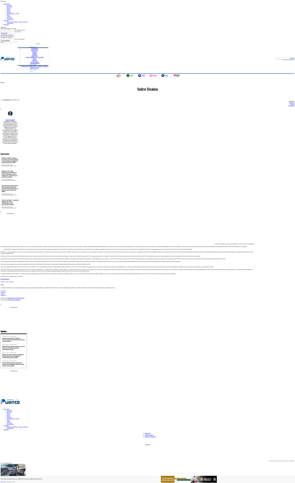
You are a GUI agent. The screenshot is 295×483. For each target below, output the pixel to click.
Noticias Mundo (5, 179)
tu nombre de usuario (20, 30)
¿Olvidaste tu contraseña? (7, 34)
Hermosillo (9, 6)
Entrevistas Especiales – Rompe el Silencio (17, 22)
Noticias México (5, 164)
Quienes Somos (149, 435)
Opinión (2, 82)
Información (7, 4)
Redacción (10, 164)
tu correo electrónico (20, 39)
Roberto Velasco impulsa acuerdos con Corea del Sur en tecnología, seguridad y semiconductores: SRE (10, 160)
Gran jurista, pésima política (16, 298)
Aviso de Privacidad (150, 437)
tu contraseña (18, 31)
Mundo (8, 10)
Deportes (9, 12)
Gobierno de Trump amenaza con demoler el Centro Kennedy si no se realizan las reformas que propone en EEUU (9, 174)
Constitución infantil (14, 300)
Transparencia (10, 19)
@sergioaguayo (5, 279)
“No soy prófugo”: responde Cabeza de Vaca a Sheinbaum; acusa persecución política (10, 202)
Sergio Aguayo (7, 99)
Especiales (6, 20)
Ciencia (8, 16)
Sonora (8, 9)
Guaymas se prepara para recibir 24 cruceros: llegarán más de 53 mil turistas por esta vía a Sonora (13, 339)
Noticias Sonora (5, 336)
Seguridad (9, 5)
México (8, 8)
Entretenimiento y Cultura (13, 13)
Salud (8, 15)
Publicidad (6, 24)
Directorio (147, 433)
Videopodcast (10, 23)
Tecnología (9, 17)
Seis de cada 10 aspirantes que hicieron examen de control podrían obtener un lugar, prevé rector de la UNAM (10, 188)
